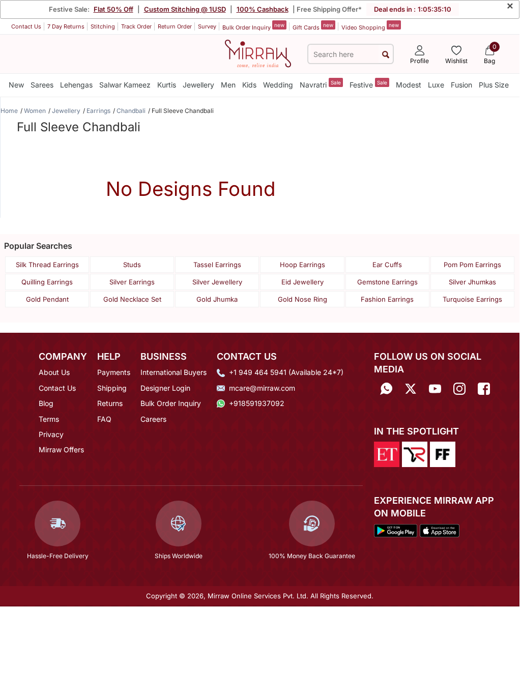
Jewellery (198, 84)
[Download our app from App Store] (439, 530)
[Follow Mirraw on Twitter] (410, 389)
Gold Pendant (47, 299)
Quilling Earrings (47, 282)
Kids (249, 84)
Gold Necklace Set (132, 299)
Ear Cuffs (387, 264)
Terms (49, 419)
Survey (207, 26)
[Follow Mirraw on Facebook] (484, 389)
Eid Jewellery (302, 282)
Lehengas (76, 84)
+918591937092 (256, 403)
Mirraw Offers (61, 449)
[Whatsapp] (386, 389)
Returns (110, 403)
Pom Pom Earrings (472, 264)
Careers (153, 419)
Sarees (42, 84)
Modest (408, 84)
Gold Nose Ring (302, 299)
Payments (113, 372)
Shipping (112, 388)
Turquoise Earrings (472, 299)
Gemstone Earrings (387, 282)
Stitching (103, 26)
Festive (368, 84)
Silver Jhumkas (472, 282)
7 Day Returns (65, 26)
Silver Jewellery (217, 282)
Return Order (175, 26)
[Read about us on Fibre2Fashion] (442, 453)
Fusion (461, 84)
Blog (46, 403)
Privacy (51, 434)
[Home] (258, 53)
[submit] (386, 54)
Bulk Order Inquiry (253, 26)
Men (228, 84)
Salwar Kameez (125, 84)
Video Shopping (370, 26)
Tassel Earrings (217, 264)
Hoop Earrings (302, 264)
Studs (132, 264)
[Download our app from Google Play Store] (395, 530)
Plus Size (494, 84)
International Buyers (173, 372)
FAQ (104, 419)
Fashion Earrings (387, 299)
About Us (54, 372)
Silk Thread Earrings (47, 264)
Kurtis (166, 84)
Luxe (436, 84)
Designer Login (165, 388)
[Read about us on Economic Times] (386, 453)
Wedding (278, 84)
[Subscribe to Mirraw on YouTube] (435, 389)
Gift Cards (313, 26)
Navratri (320, 84)
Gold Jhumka (217, 299)
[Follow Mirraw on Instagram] (459, 389)
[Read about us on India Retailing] (414, 453)
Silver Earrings (132, 282)
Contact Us (26, 26)
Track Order (136, 26)
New (16, 84)
